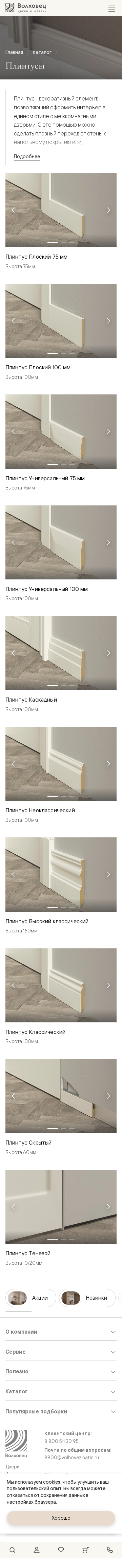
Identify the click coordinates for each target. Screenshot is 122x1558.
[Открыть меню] (112, 8)
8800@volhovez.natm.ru (71, 1457)
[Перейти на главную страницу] (25, 8)
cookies (51, 1482)
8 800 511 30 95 (61, 1441)
